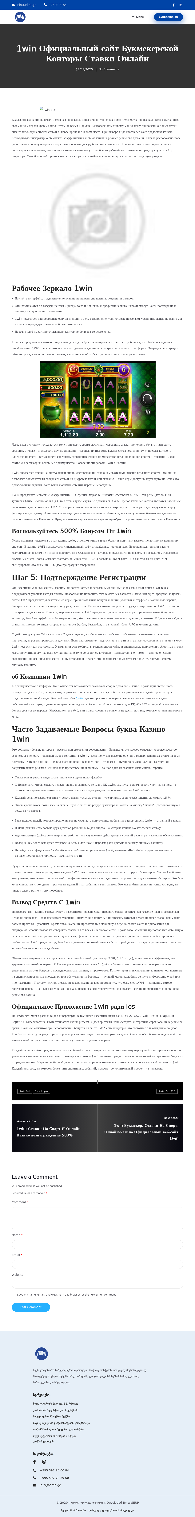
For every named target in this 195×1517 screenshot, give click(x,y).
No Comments (109, 69)
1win (79, 698)
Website (17, 1274)
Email (17, 1255)
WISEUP (133, 1502)
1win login (41, 1091)
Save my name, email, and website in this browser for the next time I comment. (67, 1294)
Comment (20, 1202)
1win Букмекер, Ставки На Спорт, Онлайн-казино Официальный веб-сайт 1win (141, 1132)
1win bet (25, 1091)
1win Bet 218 (167, 1091)
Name (17, 1235)
